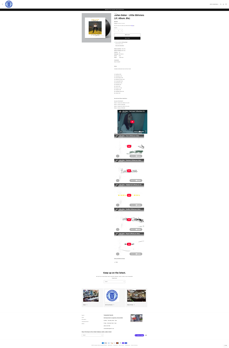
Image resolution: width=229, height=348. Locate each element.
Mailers (83, 323)
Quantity (115, 27)
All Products (84, 319)
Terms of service (121, 345)
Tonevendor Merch (85, 321)
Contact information (134, 345)
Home (83, 317)
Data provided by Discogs (119, 258)
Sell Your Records (109, 304)
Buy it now (127, 38)
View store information (119, 45)
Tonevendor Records (97, 345)
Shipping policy (127, 345)
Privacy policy (115, 345)
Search (83, 315)
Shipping (115, 23)
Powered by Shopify (103, 345)
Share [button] (117, 262)
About (84, 304)
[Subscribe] (124, 281)
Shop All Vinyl (130, 304)
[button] (2, 4)
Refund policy (110, 345)
